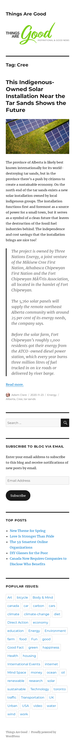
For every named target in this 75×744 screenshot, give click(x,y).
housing (29, 656)
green (33, 647)
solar (51, 681)
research (36, 681)
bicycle (22, 597)
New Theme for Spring (28, 531)
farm (11, 639)
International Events (23, 664)
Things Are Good (26, 14)
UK (51, 697)
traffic (11, 697)
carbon (38, 606)
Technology (39, 689)
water (51, 706)
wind (11, 714)
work (24, 714)
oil (63, 672)
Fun (34, 639)
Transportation (32, 697)
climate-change (36, 614)
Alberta (10, 399)
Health (12, 656)
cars (52, 606)
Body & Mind (43, 597)
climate (13, 614)
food (23, 639)
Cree (20, 399)
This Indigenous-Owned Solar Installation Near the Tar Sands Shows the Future (36, 96)
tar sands (30, 399)
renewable (15, 681)
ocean (52, 672)
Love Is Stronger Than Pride (32, 536)
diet (57, 614)
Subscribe (18, 496)
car (26, 606)
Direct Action (17, 622)
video (37, 706)
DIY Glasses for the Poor (29, 553)
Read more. (15, 384)
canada (13, 606)
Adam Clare (19, 394)
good (46, 639)
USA (25, 706)
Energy (52, 394)
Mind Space (16, 672)
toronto (60, 689)
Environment (55, 631)
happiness (51, 647)
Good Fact (15, 647)
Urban (12, 706)
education (15, 631)
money (36, 672)
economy (40, 622)
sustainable (16, 689)
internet (51, 664)
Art (9, 597)
